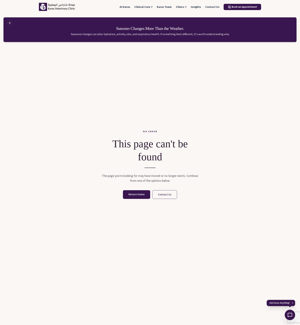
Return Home (136, 194)
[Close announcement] (9, 23)
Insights (196, 7)
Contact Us (212, 7)
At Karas (125, 7)
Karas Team (164, 7)
